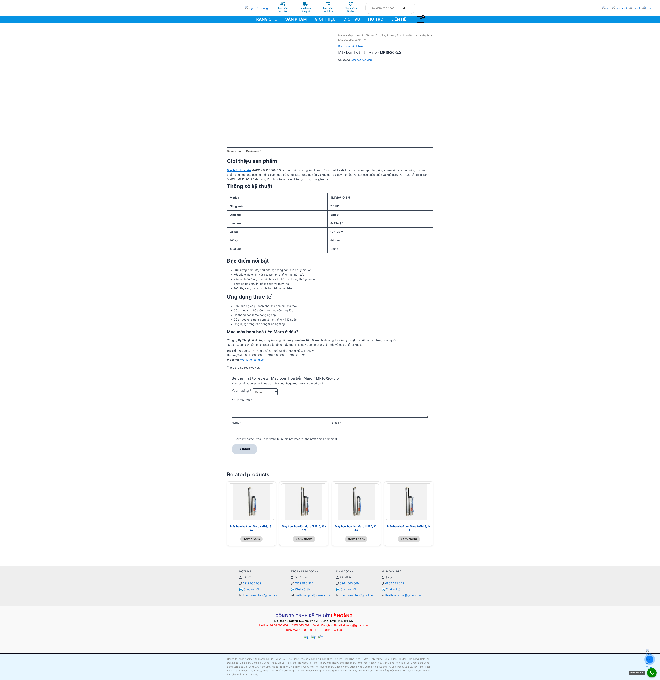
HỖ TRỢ (375, 19)
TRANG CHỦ (265, 19)
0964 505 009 (349, 583)
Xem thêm (251, 539)
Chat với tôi (251, 589)
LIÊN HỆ (398, 19)
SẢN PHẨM (296, 19)
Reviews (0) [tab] (254, 151)
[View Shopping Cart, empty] (420, 19)
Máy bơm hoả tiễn (239, 170)
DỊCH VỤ (352, 19)
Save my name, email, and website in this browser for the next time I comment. (286, 439)
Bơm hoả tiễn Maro (408, 35)
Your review (242, 400)
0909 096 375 (303, 583)
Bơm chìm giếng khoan (381, 35)
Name (236, 422)
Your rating (241, 391)
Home (341, 35)
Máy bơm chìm (356, 35)
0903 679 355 (394, 583)
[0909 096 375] (652, 672)
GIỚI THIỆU (325, 19)
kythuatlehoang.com (253, 359)
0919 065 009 (251, 583)
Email (336, 422)
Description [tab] (235, 151)
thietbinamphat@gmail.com (260, 595)
